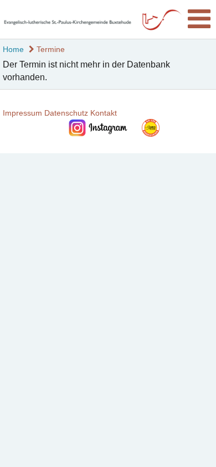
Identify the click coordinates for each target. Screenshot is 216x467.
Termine (49, 49)
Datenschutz (66, 112)
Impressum (22, 112)
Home (13, 49)
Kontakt (103, 112)
